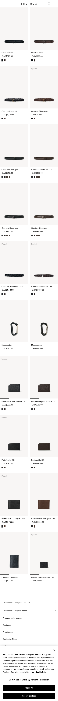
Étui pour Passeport (9, 577)
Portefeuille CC (8, 460)
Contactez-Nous (10, 639)
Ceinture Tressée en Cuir (12, 286)
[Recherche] (49, 3)
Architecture (8, 632)
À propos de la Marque (12, 618)
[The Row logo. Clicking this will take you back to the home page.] (29, 4)
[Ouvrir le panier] (54, 4)
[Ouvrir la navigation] (3, 4)
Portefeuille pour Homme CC (13, 401)
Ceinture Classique (9, 169)
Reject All (29, 688)
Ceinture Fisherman (9, 111)
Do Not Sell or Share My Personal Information (29, 680)
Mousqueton (6, 345)
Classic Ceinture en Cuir (41, 169)
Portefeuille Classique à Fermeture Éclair (14, 518)
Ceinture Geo (7, 52)
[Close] (54, 650)
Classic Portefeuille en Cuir (42, 577)
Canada (23, 610)
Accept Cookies (29, 696)
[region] (29, 673)
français (26, 602)
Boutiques (7, 625)
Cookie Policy (41, 672)
